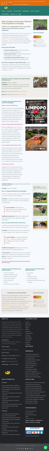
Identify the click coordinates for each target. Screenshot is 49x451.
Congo (27, 322)
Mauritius (28, 331)
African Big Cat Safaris (31, 403)
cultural (11, 41)
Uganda (27, 342)
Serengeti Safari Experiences (33, 386)
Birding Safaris (29, 367)
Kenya (27, 329)
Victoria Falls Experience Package (34, 399)
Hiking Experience (30, 361)
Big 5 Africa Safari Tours (32, 375)
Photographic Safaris (31, 369)
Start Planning (39, 41)
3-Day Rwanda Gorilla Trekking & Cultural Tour (11, 420)
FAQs (26, 416)
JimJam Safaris (31, 445)
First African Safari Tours (32, 354)
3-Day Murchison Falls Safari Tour (11, 387)
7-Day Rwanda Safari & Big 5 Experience (10, 431)
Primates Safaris (29, 358)
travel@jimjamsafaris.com (9, 358)
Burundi (27, 325)
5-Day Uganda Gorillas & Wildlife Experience (11, 397)
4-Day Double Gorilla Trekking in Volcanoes (11, 424)
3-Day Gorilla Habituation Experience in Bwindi (12, 394)
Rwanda (27, 335)
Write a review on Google (32, 422)
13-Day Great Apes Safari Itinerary (11, 434)
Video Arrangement (40, 45)
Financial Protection (31, 414)
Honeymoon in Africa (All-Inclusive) (35, 382)
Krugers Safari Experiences (32, 384)
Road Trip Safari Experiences (33, 390)
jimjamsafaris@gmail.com (23, 4)
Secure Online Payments (32, 436)
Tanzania (27, 340)
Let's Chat (38, 36)
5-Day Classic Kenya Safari (32, 393)
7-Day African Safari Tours (32, 356)
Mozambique (23, 91)
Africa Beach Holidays (31, 401)
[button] (20, 14)
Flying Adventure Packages (33, 376)
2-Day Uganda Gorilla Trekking (10, 385)
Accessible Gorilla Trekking (32, 360)
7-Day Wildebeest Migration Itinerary (35, 395)
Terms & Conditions (30, 411)
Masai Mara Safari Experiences (33, 388)
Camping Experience (31, 363)
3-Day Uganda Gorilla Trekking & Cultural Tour (11, 390)
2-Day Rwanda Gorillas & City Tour (11, 417)
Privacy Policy (29, 413)
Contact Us (10, 70)
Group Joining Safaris (31, 371)
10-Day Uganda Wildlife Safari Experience (10, 407)
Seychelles (28, 337)
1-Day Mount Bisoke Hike (9, 415)
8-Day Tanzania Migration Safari (34, 397)
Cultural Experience (30, 365)
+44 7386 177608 (13, 364)
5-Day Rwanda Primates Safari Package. (10, 428)
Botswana (28, 324)
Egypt (27, 327)
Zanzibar (27, 344)
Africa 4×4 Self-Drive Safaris (33, 373)
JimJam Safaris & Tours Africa (21, 445)
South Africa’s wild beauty (22, 33)
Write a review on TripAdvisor (34, 420)
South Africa (22, 94)
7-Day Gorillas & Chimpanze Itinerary (12, 404)
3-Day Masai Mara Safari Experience (35, 392)
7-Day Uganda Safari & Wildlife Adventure (10, 401)
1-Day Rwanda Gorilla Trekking (10, 414)
